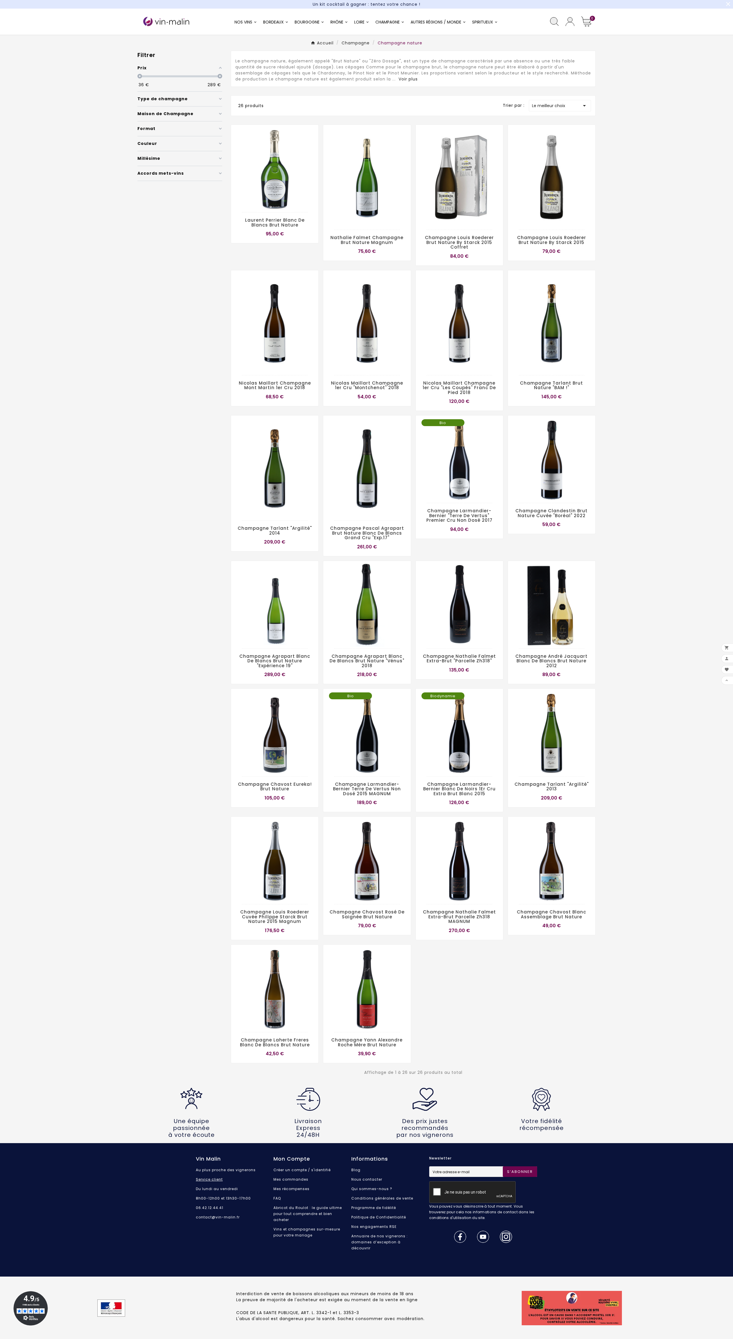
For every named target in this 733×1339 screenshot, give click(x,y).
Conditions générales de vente (382, 1198)
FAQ (277, 1198)
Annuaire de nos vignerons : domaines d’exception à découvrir (379, 1242)
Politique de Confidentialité (378, 1217)
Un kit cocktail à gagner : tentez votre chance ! (366, 4)
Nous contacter (366, 1179)
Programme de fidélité (373, 1207)
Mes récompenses (291, 1188)
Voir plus (408, 79)
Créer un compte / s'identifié (302, 1169)
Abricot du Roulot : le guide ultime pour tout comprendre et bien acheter (307, 1213)
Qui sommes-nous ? (371, 1188)
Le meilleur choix (560, 105)
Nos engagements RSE (374, 1226)
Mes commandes (290, 1179)
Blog (355, 1169)
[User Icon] (569, 21)
